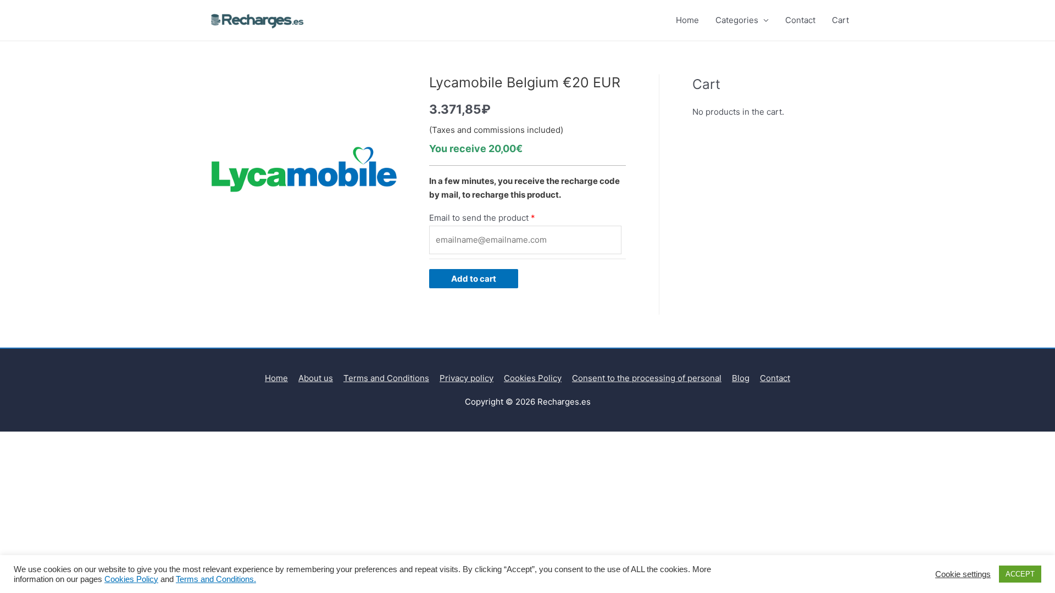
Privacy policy (466, 378)
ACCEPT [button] (1020, 574)
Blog (740, 378)
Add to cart (473, 278)
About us (315, 378)
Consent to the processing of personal (646, 378)
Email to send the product (479, 217)
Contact (800, 20)
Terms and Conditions (386, 378)
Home (687, 20)
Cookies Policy (533, 378)
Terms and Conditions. (216, 579)
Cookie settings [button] (963, 574)
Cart (840, 20)
